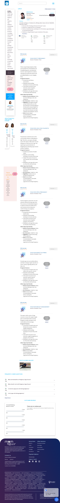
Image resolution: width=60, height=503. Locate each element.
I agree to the (30, 257)
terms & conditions (34, 257)
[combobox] (23, 255)
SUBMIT (30, 263)
